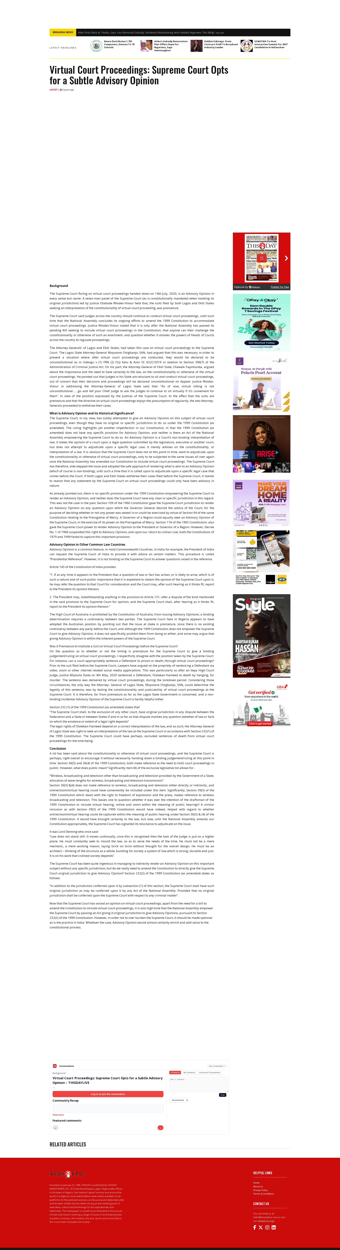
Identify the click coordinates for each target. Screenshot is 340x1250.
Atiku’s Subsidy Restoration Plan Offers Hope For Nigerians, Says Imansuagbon (171, 46)
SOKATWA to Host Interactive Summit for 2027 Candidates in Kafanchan (270, 44)
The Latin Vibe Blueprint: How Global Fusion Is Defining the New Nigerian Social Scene (130, 32)
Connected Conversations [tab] (209, 1072)
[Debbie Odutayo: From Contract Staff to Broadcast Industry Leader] (197, 46)
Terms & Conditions (263, 1193)
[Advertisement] (139, 1032)
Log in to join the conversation (108, 1094)
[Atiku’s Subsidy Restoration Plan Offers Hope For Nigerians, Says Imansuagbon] (146, 46)
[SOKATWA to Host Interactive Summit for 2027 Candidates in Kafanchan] (247, 46)
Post (223, 1095)
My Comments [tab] (189, 1072)
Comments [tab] (175, 1072)
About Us (258, 1186)
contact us (262, 1221)
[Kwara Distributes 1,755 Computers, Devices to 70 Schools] (96, 46)
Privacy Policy (260, 1190)
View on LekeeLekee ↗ (217, 1066)
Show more (58, 1115)
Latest (54, 89)
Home (256, 1182)
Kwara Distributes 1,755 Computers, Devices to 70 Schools (119, 44)
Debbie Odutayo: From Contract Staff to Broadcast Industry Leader (221, 44)
